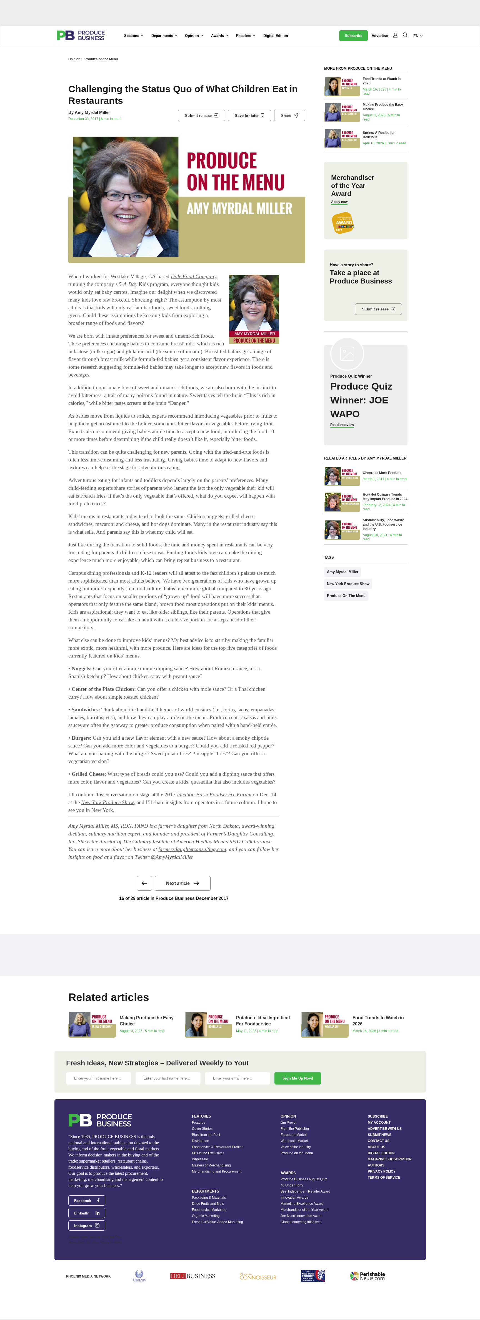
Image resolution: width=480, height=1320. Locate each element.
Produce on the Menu (101, 59)
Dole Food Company (193, 276)
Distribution (200, 1141)
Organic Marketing (206, 1216)
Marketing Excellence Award (302, 1204)
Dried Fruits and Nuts (208, 1204)
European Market (294, 1135)
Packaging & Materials (209, 1197)
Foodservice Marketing (209, 1210)
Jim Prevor (289, 1123)
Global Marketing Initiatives (301, 1222)
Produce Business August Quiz (304, 1179)
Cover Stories (202, 1129)
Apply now (339, 202)
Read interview (342, 425)
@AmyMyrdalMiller (171, 857)
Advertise (380, 36)
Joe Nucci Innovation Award (301, 1216)
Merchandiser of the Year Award (305, 1210)
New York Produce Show (107, 802)
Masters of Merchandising (211, 1165)
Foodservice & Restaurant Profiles (217, 1147)
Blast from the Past (206, 1135)
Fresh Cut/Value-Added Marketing (217, 1222)
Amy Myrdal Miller (92, 112)
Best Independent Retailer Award (305, 1191)
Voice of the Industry (296, 1147)
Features (198, 1123)
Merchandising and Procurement (216, 1171)
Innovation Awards (294, 1197)
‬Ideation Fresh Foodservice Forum (214, 794)
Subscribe (353, 36)
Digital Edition (275, 36)
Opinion (74, 59)
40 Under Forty (292, 1185)
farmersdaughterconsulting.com (192, 849)
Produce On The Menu (346, 596)
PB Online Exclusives (208, 1153)
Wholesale (200, 1159)
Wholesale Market (294, 1141)
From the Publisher (295, 1129)
